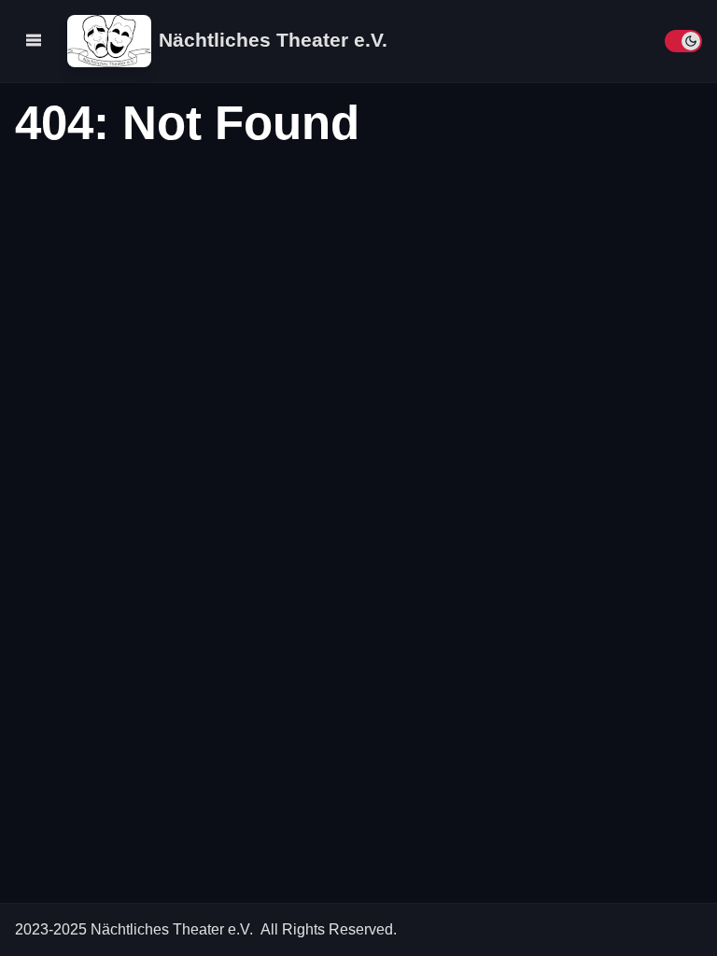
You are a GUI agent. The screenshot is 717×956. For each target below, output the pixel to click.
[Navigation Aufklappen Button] (33, 40)
